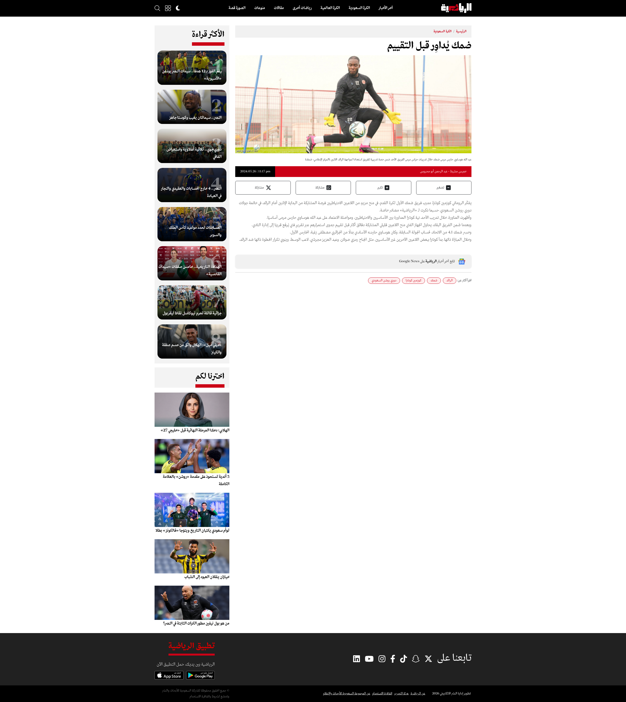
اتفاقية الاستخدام (382, 693)
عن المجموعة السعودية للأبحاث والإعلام (346, 693)
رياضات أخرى (302, 8)
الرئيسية (461, 31)
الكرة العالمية (330, 8)
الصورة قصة (237, 8)
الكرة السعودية (359, 8)
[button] (168, 8)
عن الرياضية (418, 693)
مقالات (279, 8)
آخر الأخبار (386, 8)
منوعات (259, 8)
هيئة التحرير (401, 693)
